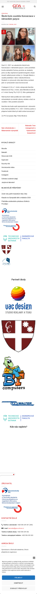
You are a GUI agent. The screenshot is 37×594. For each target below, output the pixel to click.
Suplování (4, 160)
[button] (34, 558)
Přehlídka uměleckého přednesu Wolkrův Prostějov (15, 203)
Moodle (4, 148)
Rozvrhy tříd (5, 164)
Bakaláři (4, 152)
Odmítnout (18, 583)
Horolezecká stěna (7, 167)
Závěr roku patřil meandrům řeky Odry (14, 194)
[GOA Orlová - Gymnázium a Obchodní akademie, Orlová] (18, 6)
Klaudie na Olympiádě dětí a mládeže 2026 (16, 198)
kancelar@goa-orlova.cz (16, 528)
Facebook (4, 171)
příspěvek (4, 13)
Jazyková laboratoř (8, 182)
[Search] (35, 6)
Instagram (4, 175)
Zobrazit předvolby (18, 588)
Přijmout (18, 578)
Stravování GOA (6, 156)
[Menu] (2, 6)
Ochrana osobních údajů (9, 179)
